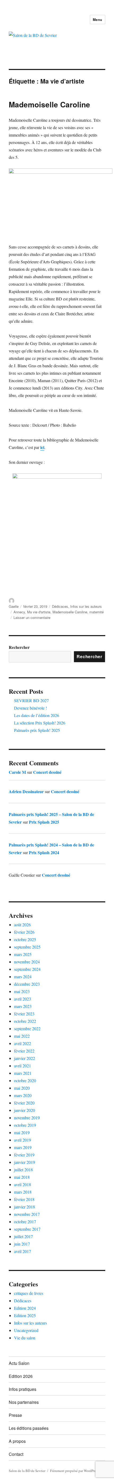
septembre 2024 (27, 969)
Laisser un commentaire (32, 617)
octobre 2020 (25, 1080)
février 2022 (24, 1051)
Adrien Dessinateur (26, 791)
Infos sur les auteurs (86, 606)
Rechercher (19, 647)
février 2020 (24, 1103)
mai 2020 (22, 1088)
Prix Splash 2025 (44, 822)
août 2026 (22, 924)
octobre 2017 (25, 1221)
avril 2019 (22, 1140)
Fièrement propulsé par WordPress (74, 1470)
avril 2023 (22, 999)
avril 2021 (22, 1065)
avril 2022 (22, 1043)
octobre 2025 (25, 939)
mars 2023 (23, 1006)
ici (42, 447)
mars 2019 (23, 1147)
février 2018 (24, 1199)
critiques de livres (28, 1293)
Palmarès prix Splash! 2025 (37, 730)
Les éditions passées (29, 1428)
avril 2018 (22, 1184)
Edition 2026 (21, 1376)
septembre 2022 (27, 1028)
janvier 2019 (24, 1162)
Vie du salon (24, 1337)
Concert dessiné (47, 772)
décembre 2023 (27, 984)
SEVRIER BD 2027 (31, 700)
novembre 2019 (27, 1117)
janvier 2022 (24, 1058)
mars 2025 (23, 954)
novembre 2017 (27, 1214)
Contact (16, 1454)
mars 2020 (23, 1095)
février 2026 (24, 932)
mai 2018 (22, 1177)
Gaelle (14, 606)
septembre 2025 (27, 947)
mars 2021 (23, 1073)
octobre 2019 (25, 1125)
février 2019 (24, 1154)
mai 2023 (22, 991)
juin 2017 (22, 1244)
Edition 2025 (25, 1315)
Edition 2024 (25, 1308)
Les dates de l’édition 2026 (36, 715)
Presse (15, 1415)
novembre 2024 (27, 961)
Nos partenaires (24, 1402)
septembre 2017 (27, 1229)
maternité (96, 611)
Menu (97, 19)
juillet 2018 (23, 1169)
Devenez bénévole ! (30, 708)
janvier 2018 (24, 1206)
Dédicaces (60, 606)
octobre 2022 (25, 1021)
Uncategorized (26, 1330)
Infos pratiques (22, 1389)
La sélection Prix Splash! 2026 (39, 723)
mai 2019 (22, 1132)
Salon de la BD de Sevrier (27, 1470)
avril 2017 (22, 1251)
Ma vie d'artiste (38, 611)
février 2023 (24, 1013)
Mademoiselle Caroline (49, 104)
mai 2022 (22, 1036)
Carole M (17, 772)
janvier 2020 (24, 1110)
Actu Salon (19, 1363)
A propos (17, 1441)
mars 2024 (23, 976)
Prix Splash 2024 (44, 852)
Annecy (19, 611)
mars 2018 (23, 1192)
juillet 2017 (23, 1236)
